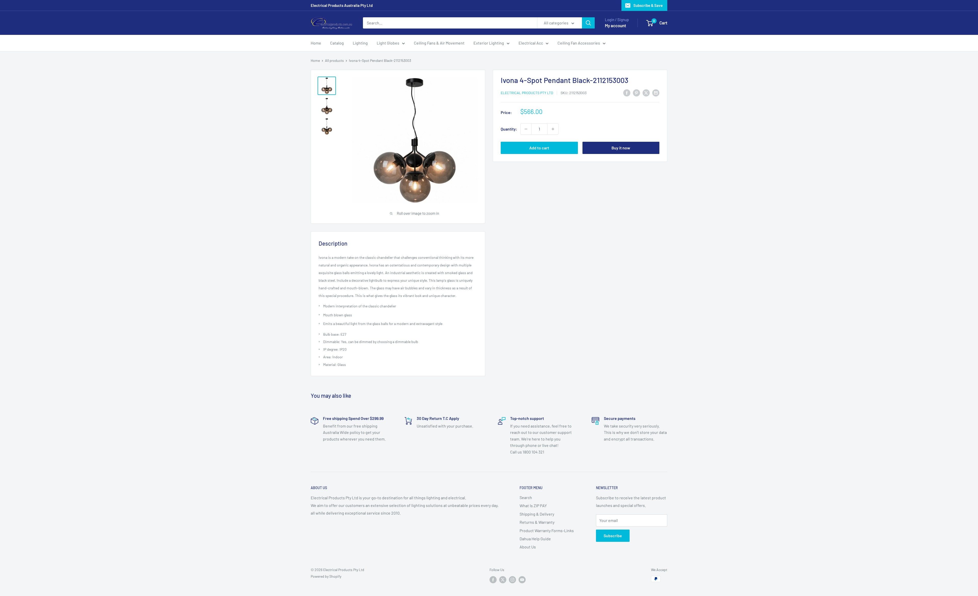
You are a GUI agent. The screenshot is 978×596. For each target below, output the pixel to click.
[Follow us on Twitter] (502, 579)
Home (316, 42)
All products (334, 60)
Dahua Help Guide (535, 538)
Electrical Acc (531, 42)
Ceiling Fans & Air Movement (439, 42)
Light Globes (388, 42)
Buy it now (621, 147)
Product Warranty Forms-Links (547, 530)
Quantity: (509, 128)
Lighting (360, 42)
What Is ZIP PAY (533, 505)
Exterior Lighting (488, 42)
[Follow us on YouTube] (522, 579)
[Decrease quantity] (526, 129)
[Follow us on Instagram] (512, 579)
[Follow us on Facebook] (493, 579)
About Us (528, 546)
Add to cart (539, 147)
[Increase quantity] (553, 129)
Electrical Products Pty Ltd (527, 93)
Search (526, 497)
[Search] (588, 23)
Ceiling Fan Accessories (579, 42)
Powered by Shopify (326, 576)
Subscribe (613, 535)
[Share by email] (655, 92)
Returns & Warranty (537, 522)
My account (615, 25)
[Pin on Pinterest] (636, 92)
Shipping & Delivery (537, 514)
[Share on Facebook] (626, 92)
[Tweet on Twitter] (646, 92)
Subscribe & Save (648, 5)
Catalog (337, 42)
